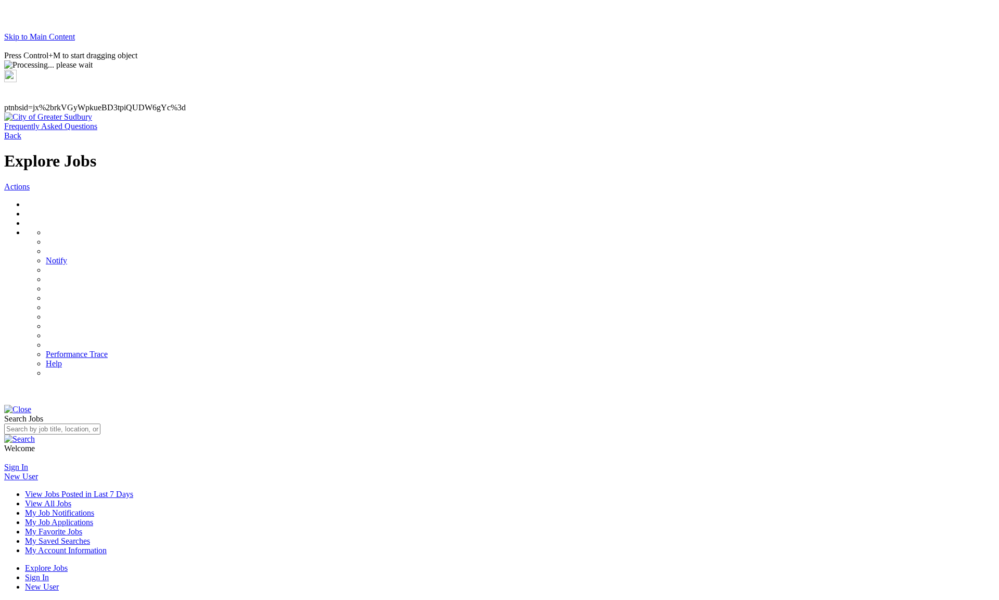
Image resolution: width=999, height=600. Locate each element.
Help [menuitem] (54, 363)
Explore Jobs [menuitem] (46, 568)
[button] (48, 116)
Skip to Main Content (39, 36)
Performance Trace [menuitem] (77, 354)
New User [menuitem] (42, 586)
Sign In (16, 467)
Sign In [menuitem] (37, 577)
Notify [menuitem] (56, 260)
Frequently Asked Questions (50, 126)
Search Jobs (23, 418)
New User (21, 476)
